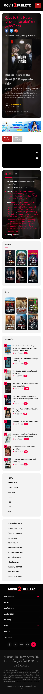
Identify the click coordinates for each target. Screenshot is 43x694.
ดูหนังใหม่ (25, 224)
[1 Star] (12, 105)
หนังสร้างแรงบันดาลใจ (21, 228)
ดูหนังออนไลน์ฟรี (15, 224)
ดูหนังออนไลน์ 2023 (19, 196)
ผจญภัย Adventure (15, 552)
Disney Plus (13, 483)
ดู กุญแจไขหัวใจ (29, 212)
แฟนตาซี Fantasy (14, 557)
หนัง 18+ (7, 631)
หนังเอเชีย (10, 231)
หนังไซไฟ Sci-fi (13, 562)
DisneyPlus (35, 681)
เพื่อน (16, 231)
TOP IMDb (8, 637)
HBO (9, 502)
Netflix (9, 207)
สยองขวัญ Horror (15, 567)
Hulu (10, 497)
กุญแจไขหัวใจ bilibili (19, 207)
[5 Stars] (20, 105)
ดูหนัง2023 (24, 216)
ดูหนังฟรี (31, 216)
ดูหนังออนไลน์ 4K (21, 219)
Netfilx (30, 681)
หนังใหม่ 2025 (8, 608)
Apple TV (11, 492)
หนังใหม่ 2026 (9, 614)
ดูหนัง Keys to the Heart (27, 214)
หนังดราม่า (31, 226)
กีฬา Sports (23, 191)
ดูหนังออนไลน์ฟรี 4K (22, 681)
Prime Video (13, 487)
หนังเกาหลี (30, 196)
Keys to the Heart (17, 202)
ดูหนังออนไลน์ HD (17, 679)
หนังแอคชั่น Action (15, 523)
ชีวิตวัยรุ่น (20, 212)
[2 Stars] (14, 105)
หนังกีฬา (14, 226)
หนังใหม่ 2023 (22, 198)
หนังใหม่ (14, 198)
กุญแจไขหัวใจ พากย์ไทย (20, 209)
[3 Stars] (16, 105)
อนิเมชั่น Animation (15, 528)
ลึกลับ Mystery (13, 571)
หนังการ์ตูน (8, 620)
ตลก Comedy (13, 538)
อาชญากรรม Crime (15, 576)
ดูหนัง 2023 (27, 193)
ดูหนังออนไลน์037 (21, 221)
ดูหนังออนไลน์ (9, 91)
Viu (9, 507)
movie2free (21, 671)
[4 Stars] (18, 105)
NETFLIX (15, 191)
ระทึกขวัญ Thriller (15, 547)
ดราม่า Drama (17, 193)
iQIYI (9, 511)
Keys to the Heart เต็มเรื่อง (23, 204)
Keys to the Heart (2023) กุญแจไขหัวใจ (26, 89)
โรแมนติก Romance (15, 533)
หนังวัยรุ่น (10, 228)
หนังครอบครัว (22, 226)
